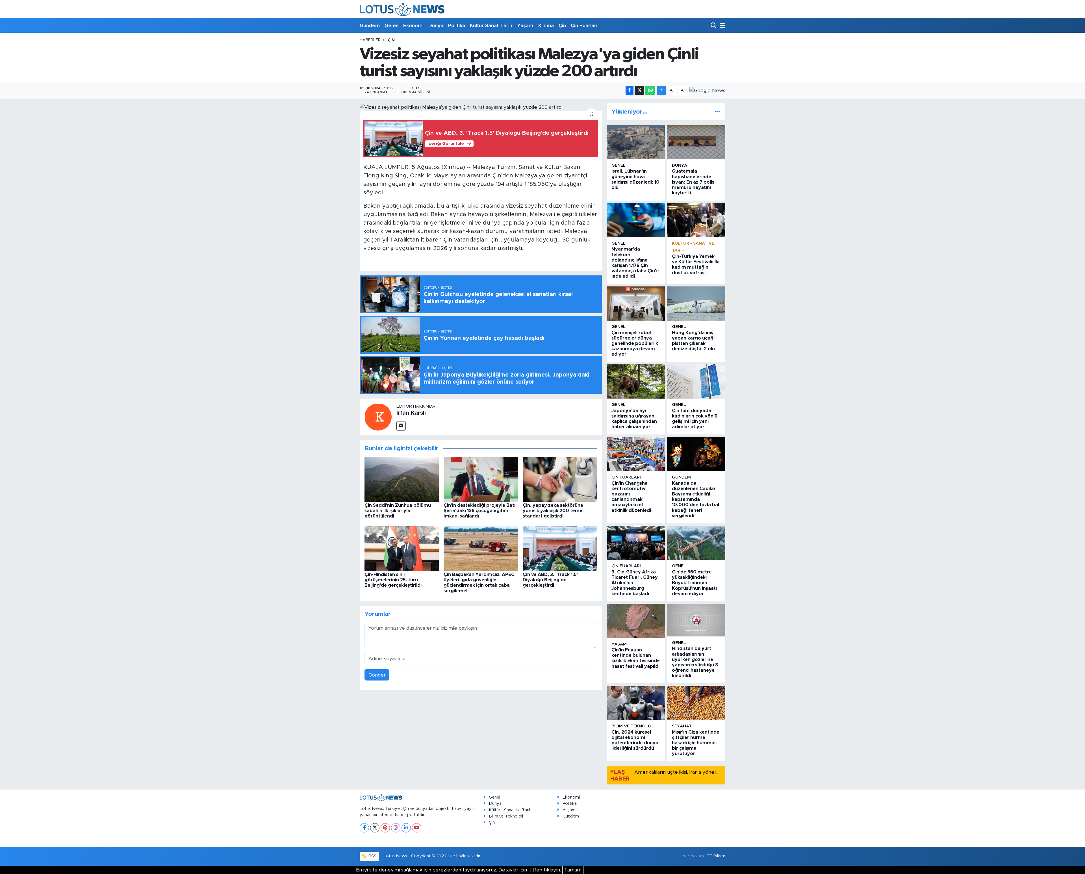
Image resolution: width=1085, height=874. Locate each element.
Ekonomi (413, 25)
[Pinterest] (385, 827)
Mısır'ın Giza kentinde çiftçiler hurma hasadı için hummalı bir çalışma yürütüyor (695, 743)
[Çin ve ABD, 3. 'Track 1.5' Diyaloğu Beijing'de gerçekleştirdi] (560, 548)
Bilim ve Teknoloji (506, 816)
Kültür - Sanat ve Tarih (510, 810)
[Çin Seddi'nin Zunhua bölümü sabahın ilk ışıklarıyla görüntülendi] (401, 479)
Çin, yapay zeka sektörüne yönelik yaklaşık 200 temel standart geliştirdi (553, 510)
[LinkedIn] (406, 827)
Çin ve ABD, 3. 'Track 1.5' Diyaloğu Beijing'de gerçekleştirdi (550, 580)
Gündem (370, 25)
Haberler (370, 40)
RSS (371, 856)
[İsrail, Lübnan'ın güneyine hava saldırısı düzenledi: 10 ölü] (636, 142)
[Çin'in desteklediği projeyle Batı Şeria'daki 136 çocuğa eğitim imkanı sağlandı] (481, 479)
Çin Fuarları (584, 25)
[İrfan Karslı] (378, 416)
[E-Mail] (401, 426)
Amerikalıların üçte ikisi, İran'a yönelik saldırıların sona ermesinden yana (715, 772)
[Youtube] (416, 827)
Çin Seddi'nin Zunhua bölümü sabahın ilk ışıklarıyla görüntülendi (397, 510)
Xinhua (546, 25)
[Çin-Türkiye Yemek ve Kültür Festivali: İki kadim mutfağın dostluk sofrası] (696, 220)
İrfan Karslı (411, 413)
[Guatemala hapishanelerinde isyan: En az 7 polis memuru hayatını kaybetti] (696, 142)
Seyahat (682, 726)
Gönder (377, 675)
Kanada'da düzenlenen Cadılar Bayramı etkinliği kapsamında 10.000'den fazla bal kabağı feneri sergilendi (695, 499)
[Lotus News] (402, 9)
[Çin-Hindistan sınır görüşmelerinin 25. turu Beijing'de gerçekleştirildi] (401, 548)
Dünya (435, 25)
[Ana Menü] (722, 26)
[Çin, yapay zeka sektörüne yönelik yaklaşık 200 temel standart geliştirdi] (560, 479)
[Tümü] (718, 111)
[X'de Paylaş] (639, 90)
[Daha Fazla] (661, 90)
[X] (374, 827)
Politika (456, 25)
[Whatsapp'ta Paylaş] (650, 90)
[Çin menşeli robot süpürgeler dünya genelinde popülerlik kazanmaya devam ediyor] (636, 303)
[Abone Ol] (707, 90)
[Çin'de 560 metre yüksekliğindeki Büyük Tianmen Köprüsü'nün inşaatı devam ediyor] (696, 543)
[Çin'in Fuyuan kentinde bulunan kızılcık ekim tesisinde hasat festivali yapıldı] (636, 621)
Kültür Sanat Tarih (491, 25)
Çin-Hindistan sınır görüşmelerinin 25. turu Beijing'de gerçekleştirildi (393, 580)
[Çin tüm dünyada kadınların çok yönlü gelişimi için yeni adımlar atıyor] (696, 381)
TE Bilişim (716, 856)
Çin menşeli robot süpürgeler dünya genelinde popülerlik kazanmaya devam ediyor (634, 344)
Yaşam (525, 25)
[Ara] (714, 26)
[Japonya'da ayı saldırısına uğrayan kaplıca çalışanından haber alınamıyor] (636, 381)
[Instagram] (395, 827)
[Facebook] (364, 827)
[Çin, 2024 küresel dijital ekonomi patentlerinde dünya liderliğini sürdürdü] (636, 703)
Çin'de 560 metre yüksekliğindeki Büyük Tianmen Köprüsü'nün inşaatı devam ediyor (694, 583)
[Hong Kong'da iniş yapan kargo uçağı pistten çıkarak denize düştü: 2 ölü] (696, 303)
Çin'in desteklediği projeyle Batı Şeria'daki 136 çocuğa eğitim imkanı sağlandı (479, 510)
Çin (562, 25)
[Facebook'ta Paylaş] (629, 90)
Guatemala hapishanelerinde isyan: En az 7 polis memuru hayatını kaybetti (693, 182)
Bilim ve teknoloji (633, 726)
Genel (391, 25)
